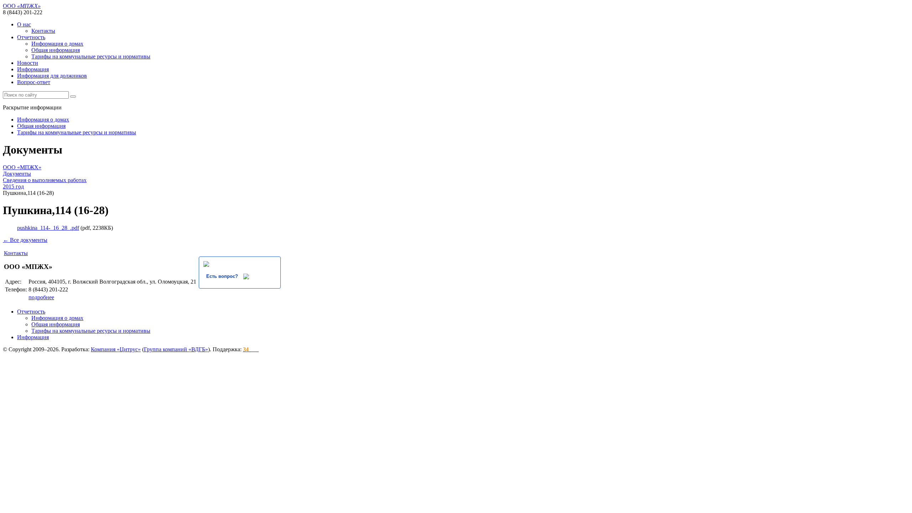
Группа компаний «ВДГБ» (176, 349)
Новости (27, 63)
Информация (33, 69)
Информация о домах (57, 44)
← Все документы (25, 240)
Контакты (43, 31)
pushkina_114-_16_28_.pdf (48, 228)
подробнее (41, 297)
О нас (24, 24)
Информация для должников (52, 76)
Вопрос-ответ (33, 82)
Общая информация (55, 50)
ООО (22, 6)
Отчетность (31, 37)
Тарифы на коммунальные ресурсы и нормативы (90, 56)
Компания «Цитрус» (116, 349)
